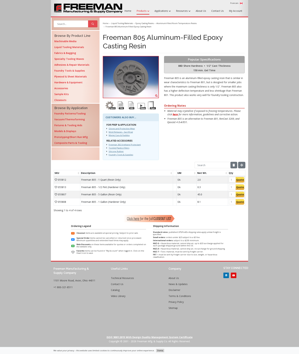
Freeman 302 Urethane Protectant (125, 144)
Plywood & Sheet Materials (70, 76)
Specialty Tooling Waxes (69, 58)
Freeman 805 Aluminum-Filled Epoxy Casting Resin (128, 26)
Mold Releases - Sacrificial (121, 132)
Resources (182, 10)
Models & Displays (65, 131)
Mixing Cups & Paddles (119, 135)
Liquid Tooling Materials (69, 47)
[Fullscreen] (241, 165)
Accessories (61, 88)
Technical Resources (122, 278)
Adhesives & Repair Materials (71, 64)
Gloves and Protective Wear (122, 128)
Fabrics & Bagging (65, 53)
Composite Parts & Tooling (70, 143)
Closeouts (60, 100)
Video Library (118, 296)
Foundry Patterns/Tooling (70, 113)
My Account (235, 10)
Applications (162, 10)
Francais (234, 3)
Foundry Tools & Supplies (69, 70)
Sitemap (173, 308)
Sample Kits (61, 94)
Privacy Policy (176, 302)
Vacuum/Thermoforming (69, 119)
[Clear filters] (233, 165)
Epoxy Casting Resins (144, 23)
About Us (201, 10)
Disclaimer (174, 290)
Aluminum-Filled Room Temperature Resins (176, 23)
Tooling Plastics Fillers (119, 148)
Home (127, 10)
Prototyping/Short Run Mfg (71, 137)
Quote (240, 179)
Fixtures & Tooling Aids (68, 125)
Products (142, 10)
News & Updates (178, 284)
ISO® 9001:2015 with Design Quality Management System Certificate (150, 337)
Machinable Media (65, 41)
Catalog (115, 290)
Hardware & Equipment (68, 82)
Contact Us (217, 10)
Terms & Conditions (180, 296)
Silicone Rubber (116, 151)
